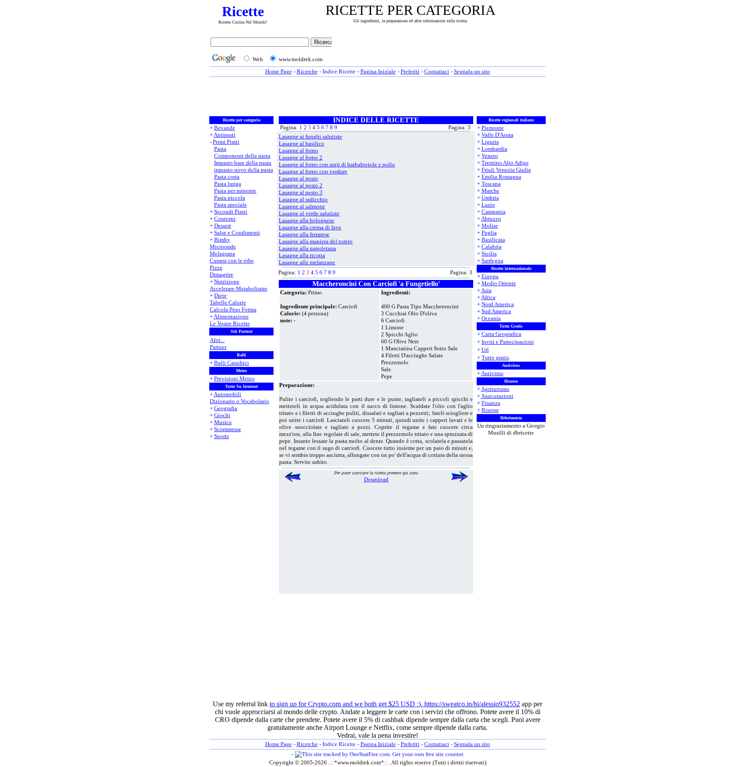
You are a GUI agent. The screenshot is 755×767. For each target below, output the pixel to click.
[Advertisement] (441, 51)
